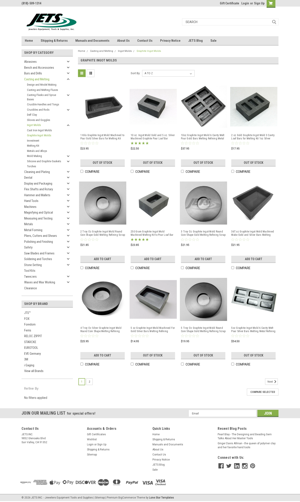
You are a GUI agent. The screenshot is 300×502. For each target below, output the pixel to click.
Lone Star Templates (161, 497)
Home (29, 41)
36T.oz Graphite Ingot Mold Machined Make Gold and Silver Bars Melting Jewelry (252, 233)
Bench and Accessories (39, 68)
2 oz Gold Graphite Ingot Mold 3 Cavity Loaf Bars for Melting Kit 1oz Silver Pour (253, 137)
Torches (31, 166)
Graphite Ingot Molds (39, 135)
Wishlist (92, 439)
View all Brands (33, 371)
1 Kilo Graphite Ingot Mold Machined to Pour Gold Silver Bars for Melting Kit (102, 137)
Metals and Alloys (37, 151)
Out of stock (102, 162)
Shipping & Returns (54, 41)
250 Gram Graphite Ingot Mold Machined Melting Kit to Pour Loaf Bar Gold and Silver (152, 233)
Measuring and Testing (38, 218)
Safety (28, 247)
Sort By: (135, 73)
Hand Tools (31, 201)
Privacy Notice (170, 41)
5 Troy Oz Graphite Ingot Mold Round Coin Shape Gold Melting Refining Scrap (203, 329)
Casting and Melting (36, 79)
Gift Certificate (229, 3)
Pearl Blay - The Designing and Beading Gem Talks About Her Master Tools (245, 436)
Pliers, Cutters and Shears (40, 236)
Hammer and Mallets (37, 195)
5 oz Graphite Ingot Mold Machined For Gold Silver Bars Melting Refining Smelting (153, 329)
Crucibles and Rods (38, 109)
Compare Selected (262, 392)
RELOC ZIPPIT (33, 336)
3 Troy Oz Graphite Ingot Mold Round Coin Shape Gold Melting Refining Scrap (203, 233)
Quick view (103, 126)
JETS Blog (195, 41)
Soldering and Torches (38, 259)
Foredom (30, 324)
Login (245, 3)
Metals (28, 224)
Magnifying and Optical (38, 212)
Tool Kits (29, 271)
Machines (30, 207)
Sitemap (92, 454)
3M (26, 359)
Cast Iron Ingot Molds (39, 130)
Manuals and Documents (92, 41)
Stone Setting (33, 265)
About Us (123, 41)
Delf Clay (32, 114)
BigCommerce (127, 497)
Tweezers (30, 277)
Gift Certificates (96, 434)
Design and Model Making (41, 84)
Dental (28, 178)
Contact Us (144, 41)
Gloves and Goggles (38, 120)
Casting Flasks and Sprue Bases (41, 97)
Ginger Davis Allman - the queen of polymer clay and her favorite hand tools (247, 445)
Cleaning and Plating (37, 172)
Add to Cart (102, 259)
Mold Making (34, 156)
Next (270, 381)
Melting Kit (33, 145)
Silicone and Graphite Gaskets (44, 161)
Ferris (27, 330)
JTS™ (27, 313)
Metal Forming (33, 230)
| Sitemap (99, 497)
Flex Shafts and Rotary (38, 189)
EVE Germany (32, 354)
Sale (213, 41)
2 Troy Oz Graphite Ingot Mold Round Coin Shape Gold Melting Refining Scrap (102, 233)
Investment (33, 140)
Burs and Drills (33, 73)
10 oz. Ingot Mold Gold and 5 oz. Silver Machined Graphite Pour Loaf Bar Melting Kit (153, 137)
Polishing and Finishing (38, 242)
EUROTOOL (31, 348)
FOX (26, 319)
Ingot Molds (34, 125)
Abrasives (30, 62)
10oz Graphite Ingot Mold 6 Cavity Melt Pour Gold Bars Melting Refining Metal (202, 137)
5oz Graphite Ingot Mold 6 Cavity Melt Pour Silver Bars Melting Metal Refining (253, 329)
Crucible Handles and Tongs (43, 104)
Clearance (30, 288)
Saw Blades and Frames (39, 253)
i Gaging (29, 365)
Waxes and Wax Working (39, 282)
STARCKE (30, 342)
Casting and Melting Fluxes (42, 90)
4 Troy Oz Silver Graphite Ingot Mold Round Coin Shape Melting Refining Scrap (100, 329)
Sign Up (259, 3)
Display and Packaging (38, 183)
